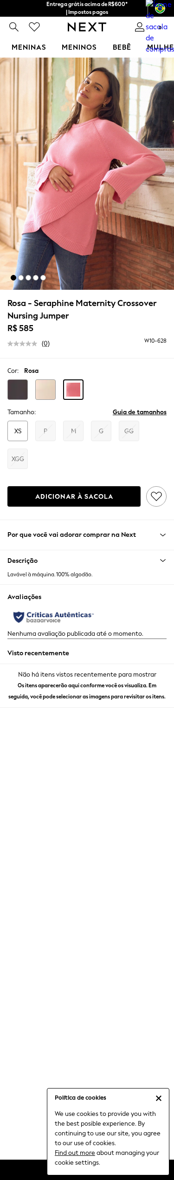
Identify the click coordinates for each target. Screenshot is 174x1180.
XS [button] (17, 431)
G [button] (101, 431)
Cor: (13, 371)
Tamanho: (21, 412)
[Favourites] (34, 27)
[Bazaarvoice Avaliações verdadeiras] (53, 617)
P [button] (45, 431)
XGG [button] (18, 459)
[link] (14, 27)
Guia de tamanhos (140, 412)
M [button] (73, 431)
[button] (13, 277)
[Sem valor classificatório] (24, 343)
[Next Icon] (87, 27)
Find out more (75, 1153)
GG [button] (129, 431)
